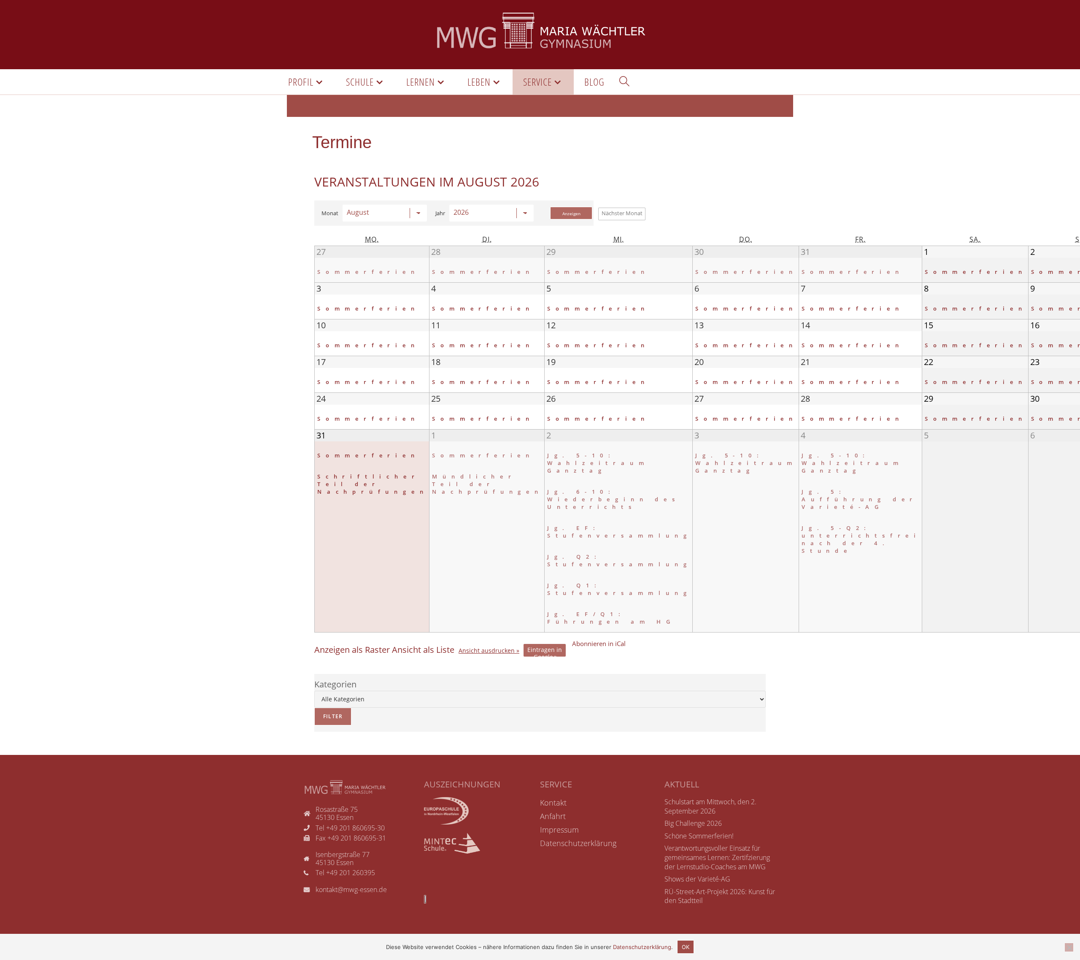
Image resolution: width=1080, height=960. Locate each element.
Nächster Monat (622, 213)
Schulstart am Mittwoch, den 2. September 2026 (710, 806)
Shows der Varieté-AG (697, 879)
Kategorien (335, 684)
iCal (599, 643)
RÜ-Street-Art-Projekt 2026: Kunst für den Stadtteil (719, 896)
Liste (423, 650)
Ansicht (487, 650)
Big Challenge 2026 (693, 823)
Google (544, 651)
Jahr (440, 213)
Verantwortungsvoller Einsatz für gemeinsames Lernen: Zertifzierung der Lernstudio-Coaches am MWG (717, 857)
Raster (352, 650)
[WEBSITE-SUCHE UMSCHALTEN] (624, 82)
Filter (328, 714)
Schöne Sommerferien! (699, 836)
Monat (329, 213)
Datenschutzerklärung (642, 947)
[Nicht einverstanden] (1069, 947)
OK (685, 947)
